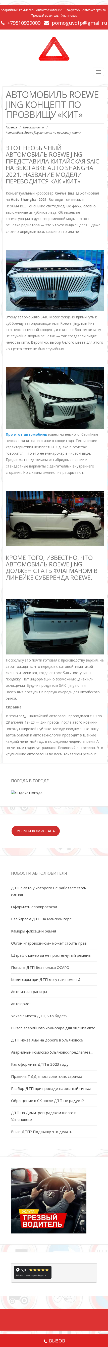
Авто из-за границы (29, 991)
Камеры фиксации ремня (33, 930)
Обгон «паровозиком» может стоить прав (49, 943)
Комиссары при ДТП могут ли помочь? (46, 979)
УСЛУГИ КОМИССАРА (36, 830)
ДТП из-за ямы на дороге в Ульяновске (47, 1039)
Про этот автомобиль (26, 434)
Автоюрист (21, 1003)
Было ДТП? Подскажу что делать (41, 1131)
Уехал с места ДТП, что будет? (39, 1015)
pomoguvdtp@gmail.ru (79, 22)
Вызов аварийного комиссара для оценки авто (53, 1027)
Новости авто (33, 127)
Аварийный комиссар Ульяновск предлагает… (52, 1052)
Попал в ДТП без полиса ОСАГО (40, 967)
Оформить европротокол (34, 906)
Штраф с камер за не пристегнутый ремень (51, 955)
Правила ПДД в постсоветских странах (46, 1076)
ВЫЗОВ (57, 1341)
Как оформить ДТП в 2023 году (40, 1064)
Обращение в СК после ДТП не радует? (47, 1100)
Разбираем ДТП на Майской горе (41, 918)
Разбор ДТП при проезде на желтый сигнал (51, 1088)
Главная (11, 127)
